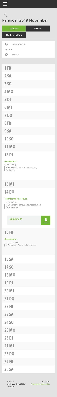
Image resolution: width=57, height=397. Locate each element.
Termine (38, 28)
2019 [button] (7, 49)
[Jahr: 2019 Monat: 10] (6, 44)
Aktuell (15, 54)
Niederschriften (14, 35)
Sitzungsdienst (40, 384)
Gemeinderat (10, 161)
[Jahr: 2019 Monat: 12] (6, 54)
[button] (45, 220)
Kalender (14, 28)
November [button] (18, 44)
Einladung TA (16, 219)
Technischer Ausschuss (15, 198)
